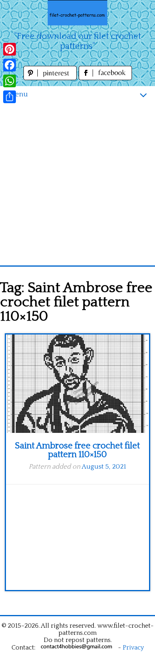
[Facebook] (9, 65)
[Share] (9, 97)
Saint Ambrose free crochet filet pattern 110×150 (77, 450)
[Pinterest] (9, 49)
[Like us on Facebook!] (105, 78)
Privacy (133, 647)
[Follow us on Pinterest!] (51, 78)
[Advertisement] (77, 184)
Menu (18, 94)
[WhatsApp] (9, 81)
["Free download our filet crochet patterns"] (77, 12)
